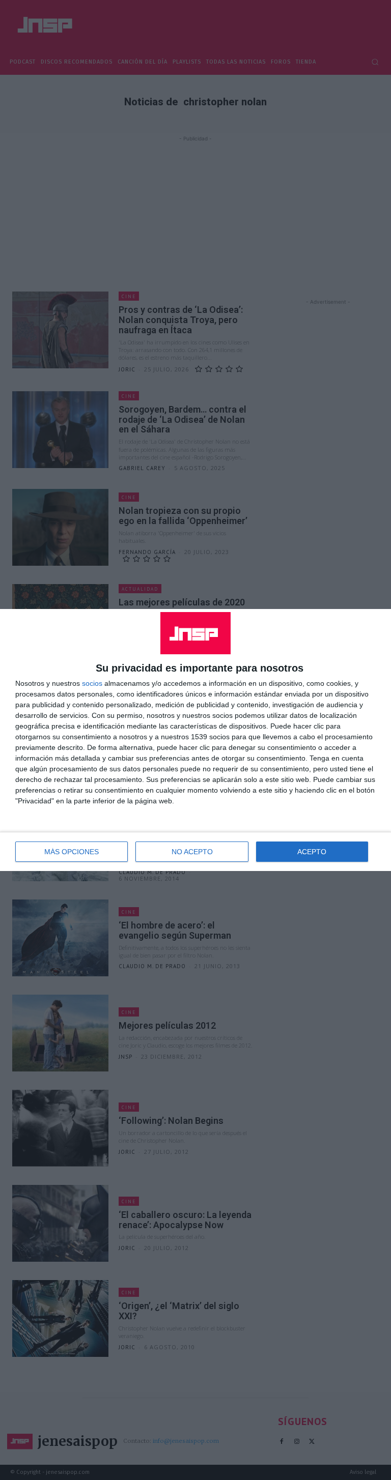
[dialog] (195, 740)
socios (92, 683)
